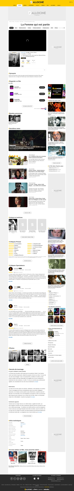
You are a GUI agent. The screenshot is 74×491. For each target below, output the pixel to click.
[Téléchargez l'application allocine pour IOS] (35, 478)
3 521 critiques (21, 288)
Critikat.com (35, 251)
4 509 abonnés (16, 269)
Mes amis (33, 60)
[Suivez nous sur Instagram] (18, 478)
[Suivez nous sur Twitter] (14, 478)
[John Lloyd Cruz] (22, 224)
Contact (2, 484)
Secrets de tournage (16, 369)
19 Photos (27, 364)
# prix (21, 425)
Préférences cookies (36, 484)
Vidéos (42, 5)
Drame (35, 52)
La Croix (15, 253)
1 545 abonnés (16, 288)
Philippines (22, 422)
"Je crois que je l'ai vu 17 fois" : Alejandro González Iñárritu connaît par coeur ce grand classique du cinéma (56, 143)
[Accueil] (37, 2)
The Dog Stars (50, 342)
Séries (25, 5)
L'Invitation (56, 331)
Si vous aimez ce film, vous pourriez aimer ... (25, 450)
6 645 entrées (23, 435)
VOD (48, 5)
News (14, 5)
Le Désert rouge (42, 463)
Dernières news (14, 128)
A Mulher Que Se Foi (54, 167)
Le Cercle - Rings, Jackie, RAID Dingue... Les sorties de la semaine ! (37, 186)
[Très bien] (11, 250)
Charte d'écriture (57, 484)
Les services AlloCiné (64, 484)
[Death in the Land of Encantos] (32, 457)
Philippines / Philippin (53, 292)
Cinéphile (52, 297)
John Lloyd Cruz (35, 55)
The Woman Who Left (55, 169)
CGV (23, 484)
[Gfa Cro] (11, 306)
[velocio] (11, 288)
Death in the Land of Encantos (34, 463)
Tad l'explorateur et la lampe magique (54, 355)
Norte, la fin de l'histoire (23, 463)
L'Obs (15, 251)
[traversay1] (11, 269)
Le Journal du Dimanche (37, 245)
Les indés (53, 5)
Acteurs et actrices (15, 217)
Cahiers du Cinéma (36, 250)
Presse (23, 60)
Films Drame (21, 21)
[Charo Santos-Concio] (13, 224)
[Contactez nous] (24, 478)
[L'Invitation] (51, 335)
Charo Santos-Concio (27, 55)
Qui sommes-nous (8, 484)
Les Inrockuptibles (17, 243)
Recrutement (14, 484)
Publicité (18, 484)
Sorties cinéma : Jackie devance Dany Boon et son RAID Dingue (37, 171)
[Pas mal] (30, 250)
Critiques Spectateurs (17, 265)
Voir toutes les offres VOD (27, 106)
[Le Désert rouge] (42, 457)
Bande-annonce (57, 335)
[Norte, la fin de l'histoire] (22, 457)
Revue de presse (32, 257)
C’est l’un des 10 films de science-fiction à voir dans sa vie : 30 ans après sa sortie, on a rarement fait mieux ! (56, 158)
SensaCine (59, 477)
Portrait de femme (53, 300)
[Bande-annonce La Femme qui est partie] (14, 59)
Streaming (31, 5)
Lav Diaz (23, 53)
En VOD (11, 83)
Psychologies (52, 302)
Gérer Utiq (70, 484)
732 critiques (21, 325)
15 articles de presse (27, 260)
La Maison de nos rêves (52, 340)
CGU (21, 484)
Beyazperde (50, 479)
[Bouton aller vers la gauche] (62, 28)
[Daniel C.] (11, 325)
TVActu (37, 5)
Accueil (10, 21)
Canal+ (59, 5)
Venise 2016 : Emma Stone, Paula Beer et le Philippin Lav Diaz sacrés (37, 199)
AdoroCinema (59, 479)
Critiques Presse (15, 242)
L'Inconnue (50, 353)
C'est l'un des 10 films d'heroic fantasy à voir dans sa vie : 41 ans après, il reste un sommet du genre (56, 113)
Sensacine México (54, 480)
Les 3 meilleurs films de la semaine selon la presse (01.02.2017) (37, 157)
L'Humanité (16, 250)
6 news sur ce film (27, 212)
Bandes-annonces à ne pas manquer (57, 325)
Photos (11, 348)
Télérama (16, 248)
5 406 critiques (21, 269)
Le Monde (35, 253)
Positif (34, 248)
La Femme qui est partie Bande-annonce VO (13, 123)
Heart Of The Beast (51, 346)
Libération (16, 245)
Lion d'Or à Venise (53, 294)
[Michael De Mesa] (32, 224)
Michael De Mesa (42, 55)
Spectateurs (28, 60)
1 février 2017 (23, 52)
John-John (13, 463)
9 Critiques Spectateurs (27, 343)
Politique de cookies (28, 484)
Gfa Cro (15, 305)
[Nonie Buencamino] (42, 224)
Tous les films (17, 21)
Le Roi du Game (51, 357)
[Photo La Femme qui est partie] (15, 356)
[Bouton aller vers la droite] (64, 28)
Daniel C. (16, 324)
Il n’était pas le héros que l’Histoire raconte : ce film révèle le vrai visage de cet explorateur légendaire (27, 147)
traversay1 (16, 268)
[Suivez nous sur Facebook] (11, 478)
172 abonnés (16, 325)
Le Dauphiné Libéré (37, 243)
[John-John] (13, 457)
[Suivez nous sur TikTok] (21, 478)
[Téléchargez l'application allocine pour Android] (38, 478)
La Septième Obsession (18, 255)
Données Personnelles (43, 484)
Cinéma (19, 5)
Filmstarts (50, 477)
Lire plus (10, 281)
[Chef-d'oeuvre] (11, 243)
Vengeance (52, 299)
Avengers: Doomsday (52, 344)
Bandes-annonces (15, 113)
